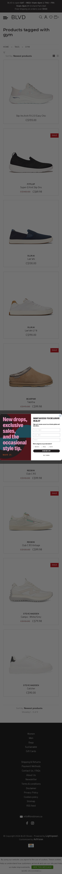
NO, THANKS (46, 455)
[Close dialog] (60, 416)
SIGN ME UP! (46, 451)
